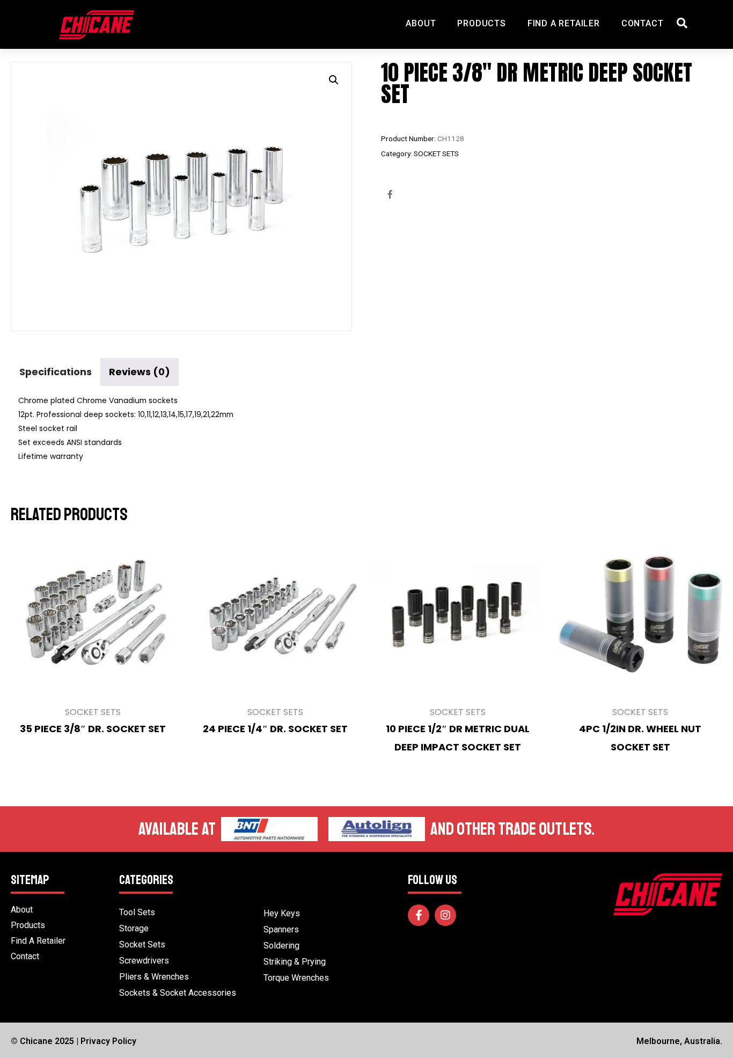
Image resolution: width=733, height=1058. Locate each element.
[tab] (55, 371)
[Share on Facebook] (390, 194)
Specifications (55, 371)
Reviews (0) (139, 371)
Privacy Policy (108, 1041)
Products (481, 23)
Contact (642, 23)
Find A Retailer (563, 23)
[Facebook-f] (418, 915)
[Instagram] (445, 915)
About (421, 23)
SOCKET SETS (436, 153)
